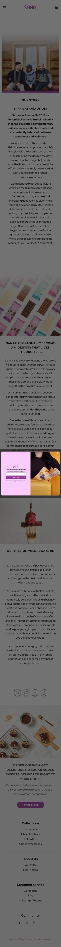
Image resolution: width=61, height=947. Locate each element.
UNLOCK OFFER (16, 477)
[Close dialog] (58, 453)
